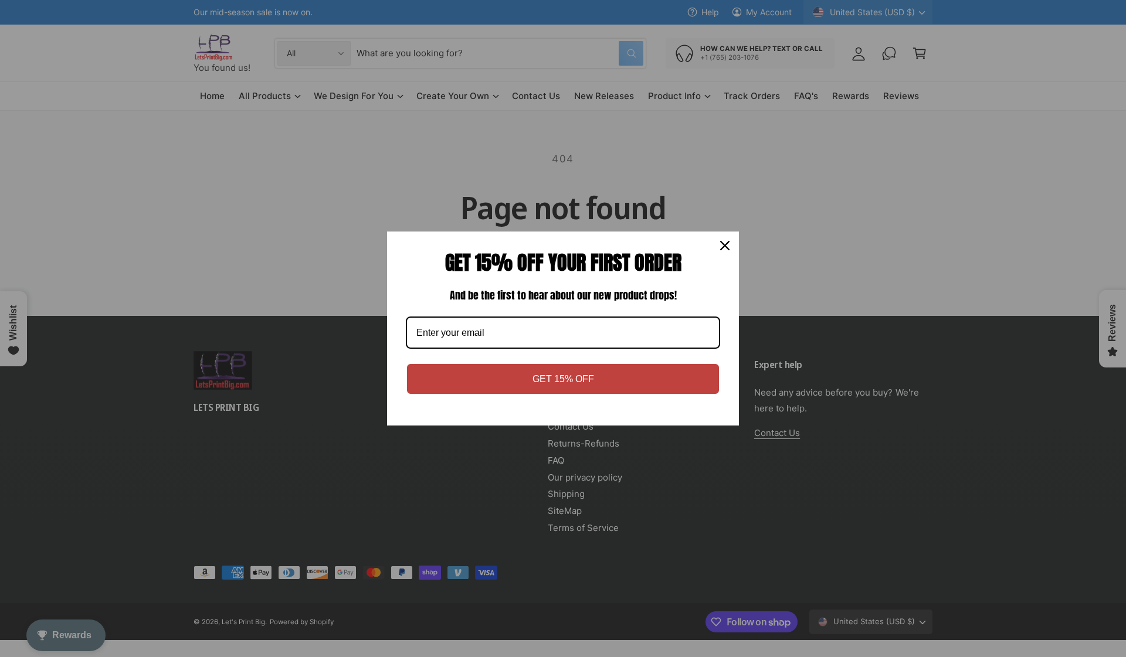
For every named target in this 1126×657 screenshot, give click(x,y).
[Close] (725, 246)
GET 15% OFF (563, 379)
